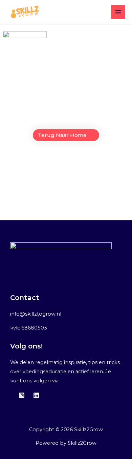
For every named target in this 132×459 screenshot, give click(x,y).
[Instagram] (22, 395)
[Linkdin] (36, 395)
